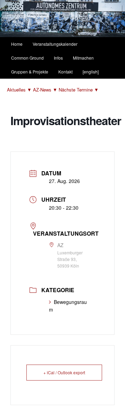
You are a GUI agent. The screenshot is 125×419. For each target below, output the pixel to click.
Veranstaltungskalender (55, 44)
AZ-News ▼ (46, 89)
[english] (91, 72)
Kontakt (65, 72)
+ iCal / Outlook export (64, 372)
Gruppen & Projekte (29, 72)
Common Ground (27, 58)
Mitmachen (83, 58)
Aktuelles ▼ (20, 89)
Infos (58, 58)
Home (17, 44)
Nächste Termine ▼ (79, 89)
